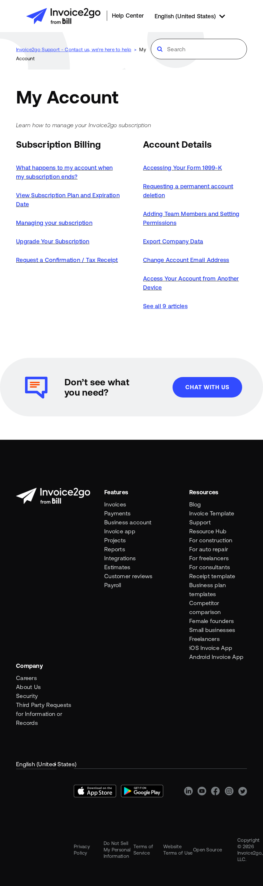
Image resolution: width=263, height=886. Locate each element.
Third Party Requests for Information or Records (43, 713)
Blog (195, 504)
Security (27, 696)
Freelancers (204, 639)
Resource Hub (207, 531)
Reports (114, 549)
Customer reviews (128, 576)
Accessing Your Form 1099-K (182, 167)
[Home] (63, 16)
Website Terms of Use (178, 850)
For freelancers (209, 558)
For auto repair (208, 549)
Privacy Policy (82, 850)
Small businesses (212, 630)
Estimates (117, 567)
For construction (210, 540)
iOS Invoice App (210, 647)
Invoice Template (211, 513)
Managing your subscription (54, 222)
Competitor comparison (205, 607)
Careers (26, 678)
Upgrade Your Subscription (52, 241)
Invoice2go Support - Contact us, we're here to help (73, 49)
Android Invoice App (216, 656)
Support (200, 522)
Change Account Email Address (186, 260)
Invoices (115, 504)
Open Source (207, 849)
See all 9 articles (165, 306)
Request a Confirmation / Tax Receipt (67, 260)
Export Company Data (173, 241)
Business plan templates (207, 589)
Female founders (211, 621)
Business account (127, 522)
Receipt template (212, 576)
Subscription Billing (58, 144)
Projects (115, 540)
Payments (117, 513)
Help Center (128, 15)
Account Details (177, 144)
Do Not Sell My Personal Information (117, 850)
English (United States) (36, 764)
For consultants (209, 567)
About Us (28, 687)
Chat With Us (207, 387)
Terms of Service (143, 850)
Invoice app (119, 531)
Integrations (120, 558)
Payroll (112, 585)
